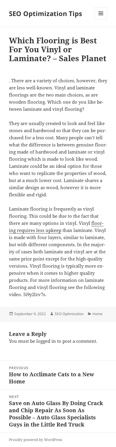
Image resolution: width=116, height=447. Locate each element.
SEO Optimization (69, 313)
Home (98, 313)
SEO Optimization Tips (45, 13)
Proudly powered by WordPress (35, 439)
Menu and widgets (101, 19)
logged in (46, 341)
